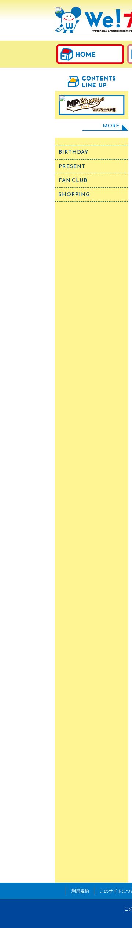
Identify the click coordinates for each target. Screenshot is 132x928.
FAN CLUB (73, 180)
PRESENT (72, 166)
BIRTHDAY (73, 152)
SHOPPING (74, 194)
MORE (111, 126)
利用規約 (80, 890)
